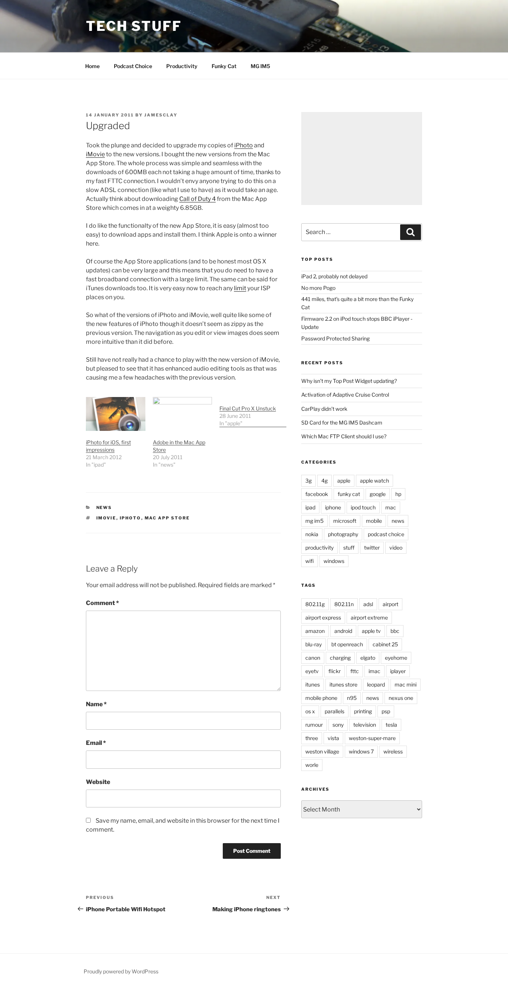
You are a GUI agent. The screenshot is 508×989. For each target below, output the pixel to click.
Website (98, 781)
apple (343, 480)
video (395, 547)
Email (96, 742)
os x (310, 711)
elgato (367, 657)
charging (340, 657)
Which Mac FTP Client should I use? (343, 436)
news (104, 507)
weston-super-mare (372, 738)
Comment (102, 602)
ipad (310, 507)
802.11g (315, 604)
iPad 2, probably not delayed (334, 276)
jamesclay (160, 115)
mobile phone (321, 698)
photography (343, 534)
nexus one (401, 698)
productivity (319, 547)
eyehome (396, 657)
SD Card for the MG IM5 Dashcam (341, 422)
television (364, 724)
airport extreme (369, 617)
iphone (333, 507)
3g (308, 480)
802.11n (344, 604)
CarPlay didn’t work (324, 409)
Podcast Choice (133, 66)
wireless (393, 751)
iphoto (130, 518)
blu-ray (313, 644)
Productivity (181, 66)
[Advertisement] (361, 158)
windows (334, 561)
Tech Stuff (134, 26)
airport (390, 604)
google (378, 494)
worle (311, 765)
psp (386, 711)
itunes (312, 684)
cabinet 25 (385, 644)
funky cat (349, 494)
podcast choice (386, 534)
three (311, 738)
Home (92, 66)
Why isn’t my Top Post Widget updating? (349, 381)
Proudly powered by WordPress (121, 971)
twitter (372, 547)
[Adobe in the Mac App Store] (182, 414)
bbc (394, 631)
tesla (391, 724)
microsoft (344, 521)
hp (398, 494)
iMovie (95, 154)
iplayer (398, 671)
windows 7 (361, 751)
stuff (348, 547)
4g (324, 480)
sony (338, 724)
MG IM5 (260, 66)
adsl (368, 604)
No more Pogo (318, 288)
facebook (316, 494)
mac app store (167, 518)
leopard (376, 684)
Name (96, 704)
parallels (334, 711)
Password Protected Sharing (335, 338)
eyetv (312, 671)
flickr (334, 671)
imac (374, 671)
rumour (314, 724)
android (343, 631)
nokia (311, 534)
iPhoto (243, 145)
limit (240, 288)
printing (363, 711)
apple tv (371, 631)
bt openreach (347, 644)
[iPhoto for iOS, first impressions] (115, 414)
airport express (323, 617)
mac (390, 507)
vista (333, 738)
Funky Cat (224, 66)
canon (312, 657)
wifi (309, 561)
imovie (106, 518)
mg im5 (314, 521)
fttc (354, 671)
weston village (322, 751)
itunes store (343, 684)
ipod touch (363, 507)
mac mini (406, 684)
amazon (315, 631)
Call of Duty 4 (197, 198)
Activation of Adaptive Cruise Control (345, 394)
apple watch (374, 480)
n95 (352, 698)
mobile (374, 521)
